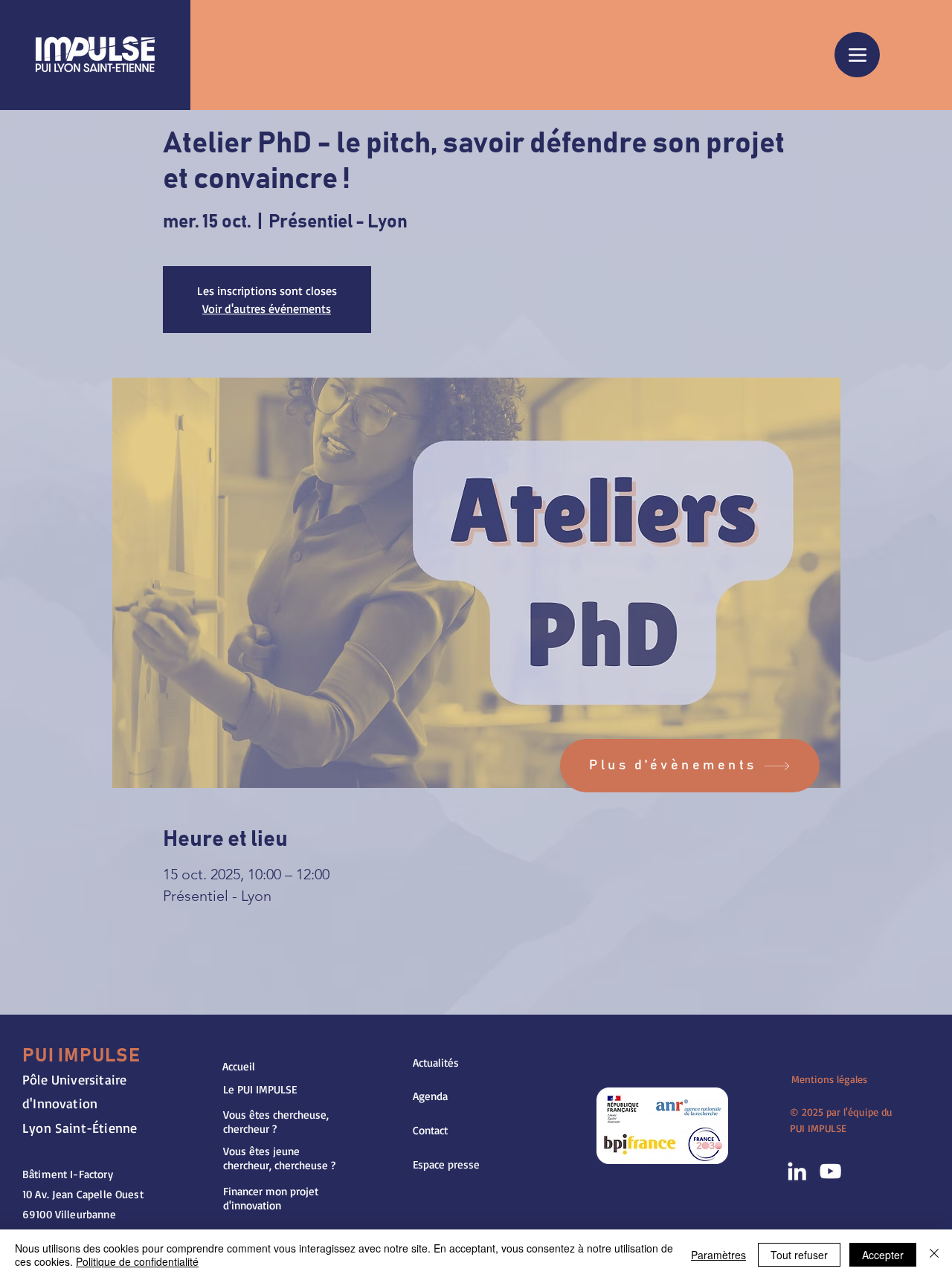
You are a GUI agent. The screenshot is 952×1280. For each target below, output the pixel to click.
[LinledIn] (797, 1171)
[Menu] (857, 54)
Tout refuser (799, 1254)
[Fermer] (934, 1254)
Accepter (883, 1254)
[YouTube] (830, 1171)
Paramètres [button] (718, 1254)
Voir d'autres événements (266, 308)
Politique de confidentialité (137, 1261)
